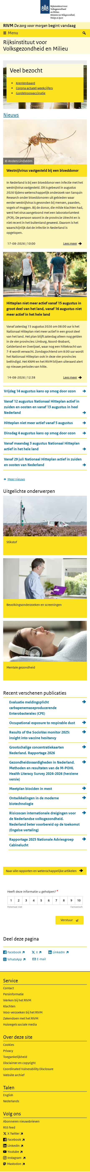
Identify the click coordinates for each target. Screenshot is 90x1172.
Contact (8, 988)
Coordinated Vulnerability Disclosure (28, 1069)
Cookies (8, 1045)
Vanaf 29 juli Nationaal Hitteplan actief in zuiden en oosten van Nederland (43, 462)
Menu (13, 33)
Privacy (8, 1051)
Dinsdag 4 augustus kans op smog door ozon (40, 433)
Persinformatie (13, 994)
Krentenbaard (25, 83)
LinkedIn (25, 1145)
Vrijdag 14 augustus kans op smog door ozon (40, 391)
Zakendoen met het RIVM (20, 1018)
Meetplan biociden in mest (30, 788)
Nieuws (11, 115)
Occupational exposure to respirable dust (42, 723)
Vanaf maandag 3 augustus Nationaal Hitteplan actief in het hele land (42, 446)
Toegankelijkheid (15, 1057)
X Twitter (25, 1133)
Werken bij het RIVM (17, 1000)
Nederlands (11, 1101)
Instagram (26, 1157)
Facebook (25, 1139)
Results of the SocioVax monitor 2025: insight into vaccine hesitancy (39, 735)
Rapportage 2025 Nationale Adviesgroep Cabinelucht (41, 842)
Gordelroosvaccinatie (30, 93)
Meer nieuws (16, 479)
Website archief (13, 1075)
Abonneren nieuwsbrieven (21, 1121)
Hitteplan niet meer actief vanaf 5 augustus (38, 423)
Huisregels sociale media (20, 1024)
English (8, 1095)
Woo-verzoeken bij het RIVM (22, 1012)
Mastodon (25, 1164)
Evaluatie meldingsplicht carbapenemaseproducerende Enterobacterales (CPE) (33, 708)
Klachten (9, 1006)
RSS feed (9, 1127)
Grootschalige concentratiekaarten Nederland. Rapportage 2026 (36, 750)
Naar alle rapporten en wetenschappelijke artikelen (41, 871)
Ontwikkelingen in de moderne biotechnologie (34, 801)
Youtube (24, 1151)
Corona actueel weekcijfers (34, 88)
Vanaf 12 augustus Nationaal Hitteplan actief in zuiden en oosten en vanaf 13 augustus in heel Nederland (41, 407)
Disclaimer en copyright (19, 1063)
